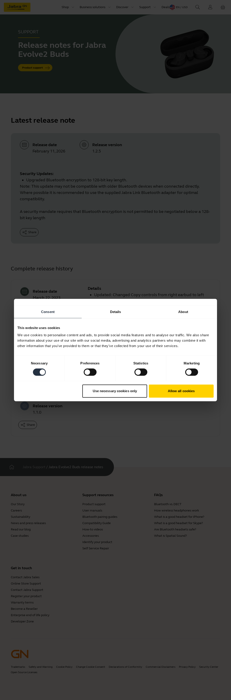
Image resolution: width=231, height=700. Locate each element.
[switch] (90, 372)
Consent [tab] (48, 312)
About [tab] (183, 312)
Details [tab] (115, 312)
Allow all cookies (181, 391)
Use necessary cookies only (115, 391)
